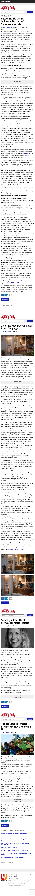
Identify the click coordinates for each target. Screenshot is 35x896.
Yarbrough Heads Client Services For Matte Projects (15, 836)
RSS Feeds (10, 876)
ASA (25, 153)
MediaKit (19, 875)
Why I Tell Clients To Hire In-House (10, 847)
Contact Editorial (27, 875)
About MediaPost (12, 875)
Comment (5, 299)
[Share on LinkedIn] (6, 295)
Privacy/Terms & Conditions (14, 878)
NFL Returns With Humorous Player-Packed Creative (15, 850)
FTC (12, 283)
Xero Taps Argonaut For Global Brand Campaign (14, 833)
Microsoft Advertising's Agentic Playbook (12, 857)
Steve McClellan (7, 331)
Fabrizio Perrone (7, 27)
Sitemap (16, 876)
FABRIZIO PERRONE (8, 309)
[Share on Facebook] (3, 295)
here (12, 549)
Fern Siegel (6, 626)
